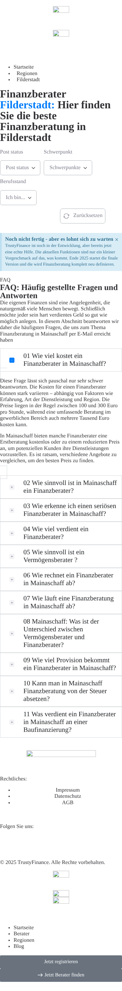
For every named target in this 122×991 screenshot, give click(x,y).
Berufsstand (13, 181)
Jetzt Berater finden (24, 215)
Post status (11, 152)
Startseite (24, 928)
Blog (19, 946)
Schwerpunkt (58, 152)
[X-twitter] (26, 842)
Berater (21, 934)
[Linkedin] (8, 842)
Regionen (24, 940)
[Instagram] (63, 842)
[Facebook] (45, 842)
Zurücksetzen (87, 215)
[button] (61, 360)
